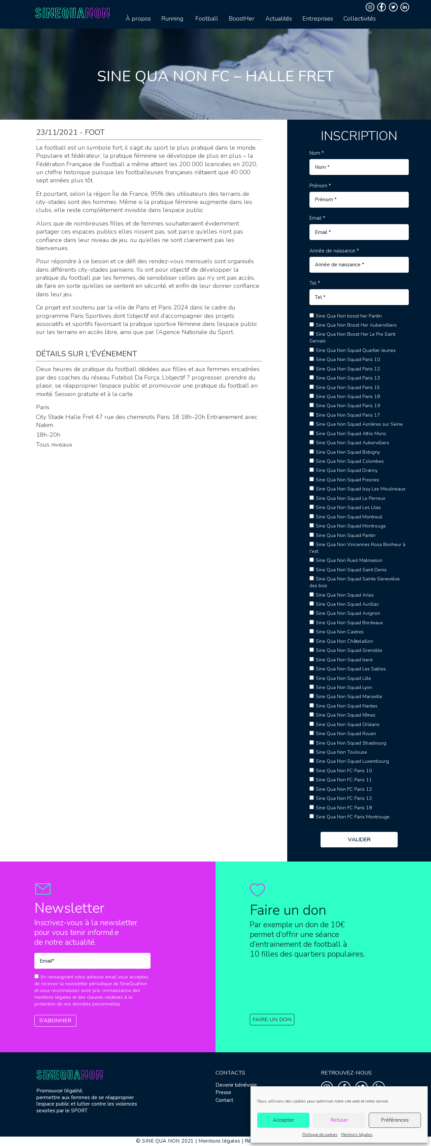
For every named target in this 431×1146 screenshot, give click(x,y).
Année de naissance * (334, 251)
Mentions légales (357, 1134)
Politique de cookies (320, 1134)
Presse (223, 1092)
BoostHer (242, 18)
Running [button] (172, 18)
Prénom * (320, 186)
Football (206, 18)
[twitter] (394, 7)
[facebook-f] (382, 7)
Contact (224, 1100)
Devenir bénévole (236, 1085)
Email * (317, 218)
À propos (138, 18)
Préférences (395, 1120)
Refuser (339, 1120)
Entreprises (317, 18)
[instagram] (371, 7)
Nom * (316, 153)
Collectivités (359, 18)
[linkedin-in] (405, 7)
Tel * (314, 283)
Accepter (283, 1120)
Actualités (278, 18)
